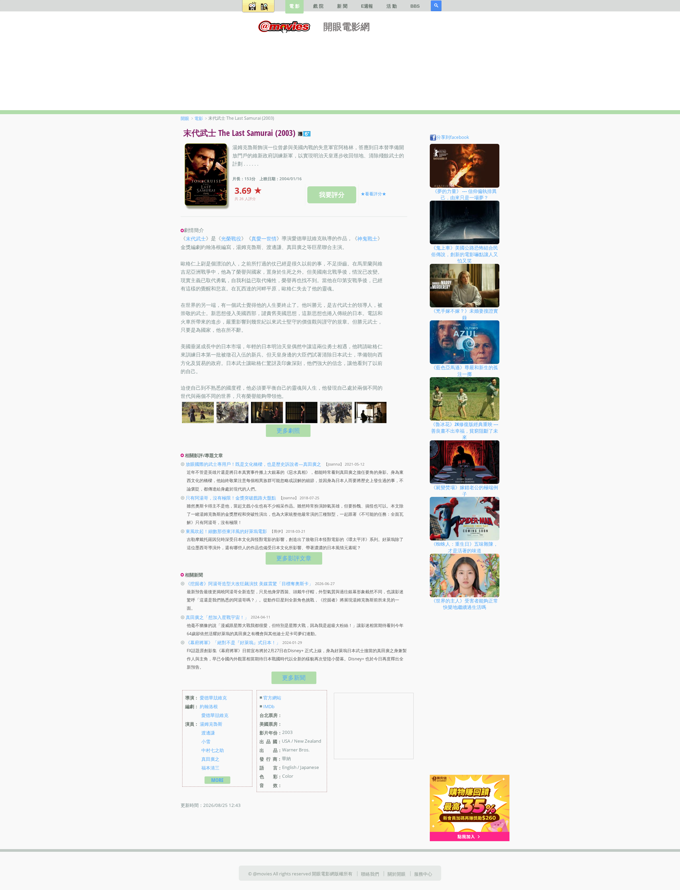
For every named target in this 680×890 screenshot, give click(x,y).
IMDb (268, 706)
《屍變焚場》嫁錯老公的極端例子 (464, 490)
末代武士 (196, 238)
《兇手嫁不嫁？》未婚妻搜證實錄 (464, 314)
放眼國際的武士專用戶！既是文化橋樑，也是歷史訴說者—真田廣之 (253, 464)
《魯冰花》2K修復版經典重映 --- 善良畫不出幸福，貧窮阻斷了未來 (464, 430)
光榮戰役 (231, 238)
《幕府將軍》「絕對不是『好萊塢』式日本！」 (233, 642)
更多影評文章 (293, 558)
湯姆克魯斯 (211, 724)
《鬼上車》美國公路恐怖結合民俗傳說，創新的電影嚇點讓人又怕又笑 (464, 254)
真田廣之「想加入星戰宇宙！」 (217, 617)
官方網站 (272, 697)
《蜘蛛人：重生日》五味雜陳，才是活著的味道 (464, 547)
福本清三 (210, 767)
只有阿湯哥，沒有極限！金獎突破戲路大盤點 (231, 498)
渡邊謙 (208, 732)
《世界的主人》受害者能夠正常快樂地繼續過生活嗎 (464, 603)
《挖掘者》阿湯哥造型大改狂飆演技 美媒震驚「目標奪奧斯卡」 (249, 583)
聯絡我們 (370, 874)
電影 (198, 118)
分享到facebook (452, 137)
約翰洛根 (209, 706)
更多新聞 (293, 677)
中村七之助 (212, 750)
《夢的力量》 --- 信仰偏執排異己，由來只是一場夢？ (464, 194)
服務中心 (423, 874)
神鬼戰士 (367, 238)
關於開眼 (397, 874)
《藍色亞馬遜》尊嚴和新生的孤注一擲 (464, 370)
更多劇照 (288, 430)
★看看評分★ (373, 194)
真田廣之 (210, 758)
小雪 (205, 741)
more (217, 780)
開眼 (185, 118)
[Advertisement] (340, 70)
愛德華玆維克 (213, 697)
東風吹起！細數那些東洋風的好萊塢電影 (226, 531)
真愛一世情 (264, 238)
